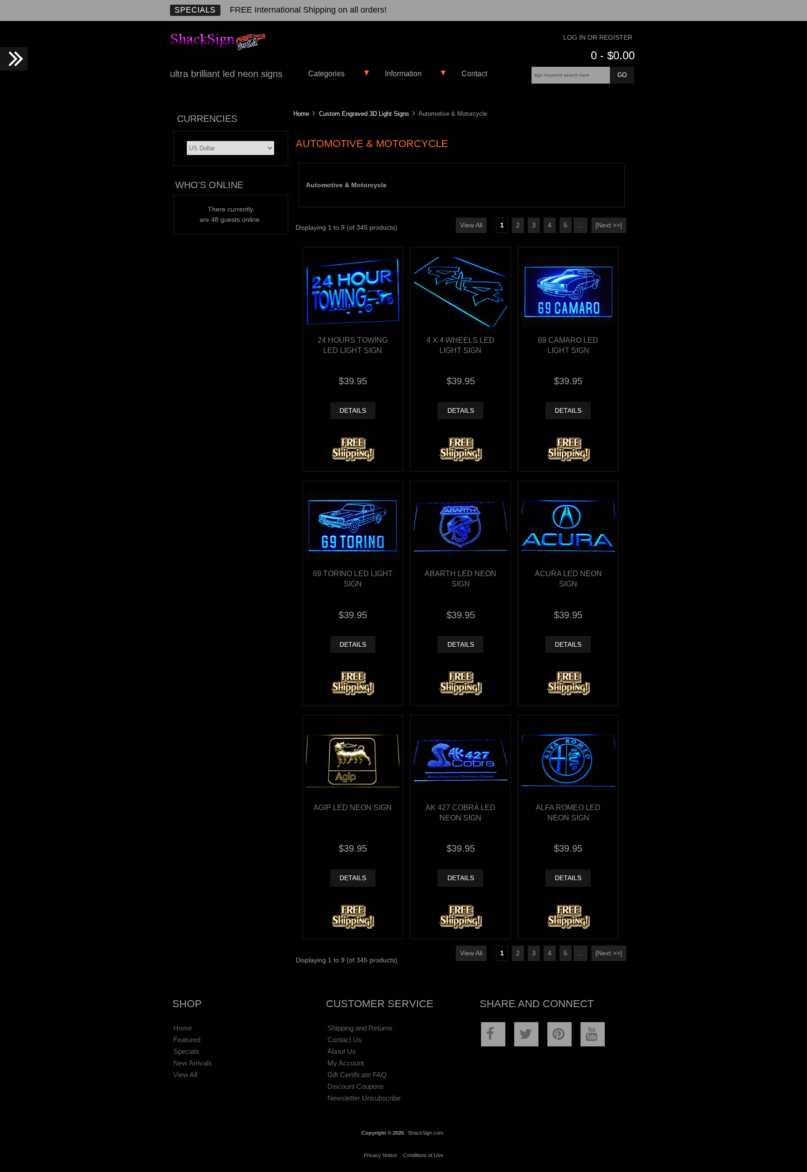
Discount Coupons (355, 1086)
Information (403, 74)
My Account (345, 1063)
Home (301, 113)
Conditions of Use (423, 1155)
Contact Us (344, 1040)
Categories (326, 74)
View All (471, 225)
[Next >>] (608, 225)
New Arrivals (192, 1063)
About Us (341, 1051)
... (580, 225)
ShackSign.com (425, 1133)
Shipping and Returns (360, 1028)
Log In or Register (597, 37)
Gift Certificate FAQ (357, 1075)
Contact (474, 74)
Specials (195, 10)
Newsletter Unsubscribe (364, 1098)
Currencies (207, 118)
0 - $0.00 (613, 55)
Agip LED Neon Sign (352, 807)
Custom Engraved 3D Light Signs (364, 113)
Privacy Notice (380, 1155)
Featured (186, 1040)
